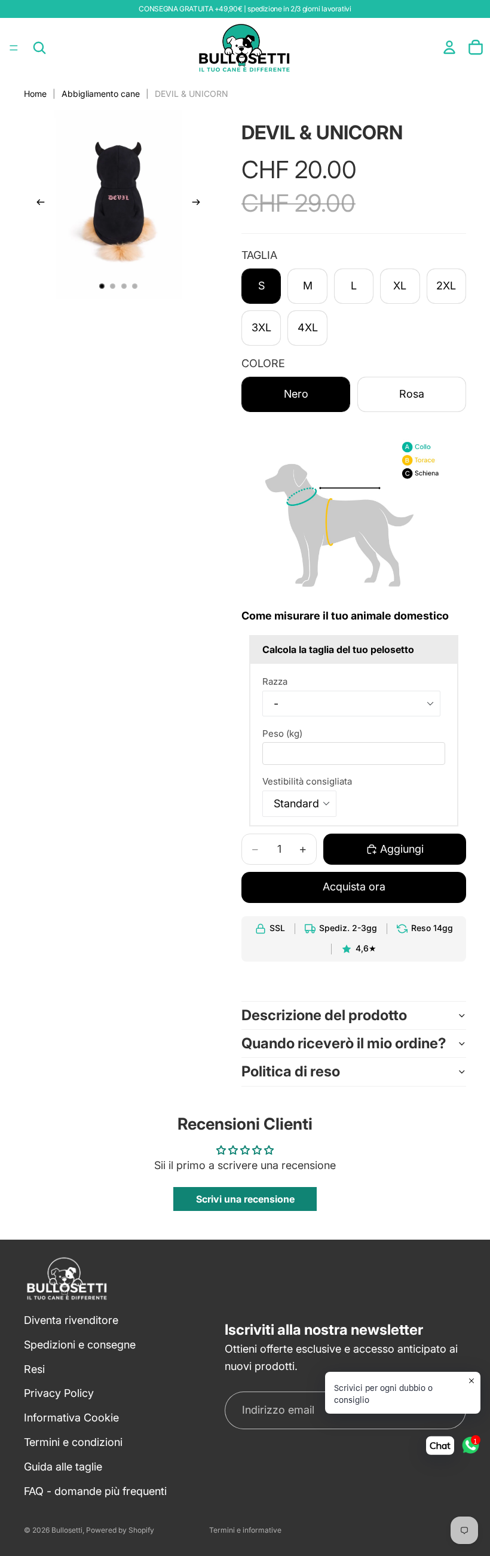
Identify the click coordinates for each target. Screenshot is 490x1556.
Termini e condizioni (73, 1442)
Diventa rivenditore (71, 1320)
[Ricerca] (39, 48)
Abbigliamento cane (101, 94)
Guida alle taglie (63, 1466)
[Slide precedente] (37, 204)
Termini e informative (245, 1530)
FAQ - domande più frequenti (95, 1490)
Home (35, 94)
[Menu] (13, 48)
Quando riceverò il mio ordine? (343, 1043)
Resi (34, 1368)
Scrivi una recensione (245, 1199)
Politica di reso (290, 1071)
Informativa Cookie (71, 1417)
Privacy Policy (59, 1393)
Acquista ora (354, 886)
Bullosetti (66, 1530)
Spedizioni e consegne (80, 1344)
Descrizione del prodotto (324, 1015)
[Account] (449, 47)
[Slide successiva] (199, 204)
